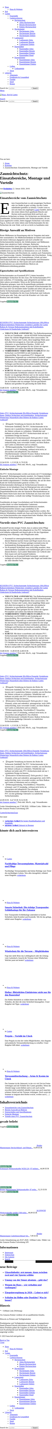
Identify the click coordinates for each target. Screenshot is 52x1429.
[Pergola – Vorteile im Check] (28, 1018)
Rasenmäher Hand (26, 55)
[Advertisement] (26, 130)
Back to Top (4, 1340)
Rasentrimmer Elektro (27, 64)
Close (2, 1342)
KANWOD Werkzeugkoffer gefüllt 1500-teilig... (23, 1211)
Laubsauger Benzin (26, 42)
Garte (36, 210)
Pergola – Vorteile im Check (18, 1036)
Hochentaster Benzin (27, 33)
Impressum (9, 1253)
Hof (6, 11)
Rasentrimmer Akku (27, 60)
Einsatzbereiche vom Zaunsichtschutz (19, 1108)
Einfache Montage (12, 1114)
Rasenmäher (19, 47)
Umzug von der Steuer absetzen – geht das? (26, 1280)
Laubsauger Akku (26, 40)
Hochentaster (20, 29)
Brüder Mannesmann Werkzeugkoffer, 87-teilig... (18, 1190)
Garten (7, 14)
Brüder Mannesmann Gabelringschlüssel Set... (21, 1235)
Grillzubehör (19, 68)
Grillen (12, 66)
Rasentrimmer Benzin (27, 62)
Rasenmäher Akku (26, 49)
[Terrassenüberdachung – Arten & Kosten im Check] (28, 1059)
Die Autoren (9, 1257)
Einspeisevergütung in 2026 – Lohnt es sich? (27, 1292)
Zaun (16, 813)
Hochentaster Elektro (27, 36)
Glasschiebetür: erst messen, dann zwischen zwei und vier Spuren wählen (26, 1273)
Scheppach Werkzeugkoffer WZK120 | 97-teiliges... (20, 1169)
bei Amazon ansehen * (8, 390)
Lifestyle (8, 73)
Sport (12, 82)
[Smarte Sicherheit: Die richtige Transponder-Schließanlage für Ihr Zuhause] (28, 890)
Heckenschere (20, 20)
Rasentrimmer (20, 58)
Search (35, 88)
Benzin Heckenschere (27, 25)
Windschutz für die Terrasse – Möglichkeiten (27, 951)
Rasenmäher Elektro (27, 53)
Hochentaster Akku (26, 31)
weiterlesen (21, 875)
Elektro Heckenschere (27, 27)
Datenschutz (9, 1255)
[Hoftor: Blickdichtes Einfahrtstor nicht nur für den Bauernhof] (28, 974)
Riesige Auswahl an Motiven (16, 1110)
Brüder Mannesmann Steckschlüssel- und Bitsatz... (21, 1146)
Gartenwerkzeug (16, 18)
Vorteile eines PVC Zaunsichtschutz (18, 1116)
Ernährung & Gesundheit (19, 77)
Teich (12, 71)
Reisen (12, 84)
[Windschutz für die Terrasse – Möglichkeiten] (28, 933)
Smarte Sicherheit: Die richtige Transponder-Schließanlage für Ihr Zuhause (27, 908)
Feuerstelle (14, 16)
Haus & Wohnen (16, 9)
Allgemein (14, 75)
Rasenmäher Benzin (27, 51)
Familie (12, 79)
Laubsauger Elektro (26, 44)
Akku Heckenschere (27, 22)
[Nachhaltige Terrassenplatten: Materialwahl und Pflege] (28, 846)
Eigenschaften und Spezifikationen (18, 1112)
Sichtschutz (9, 813)
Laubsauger (19, 38)
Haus (7, 7)
